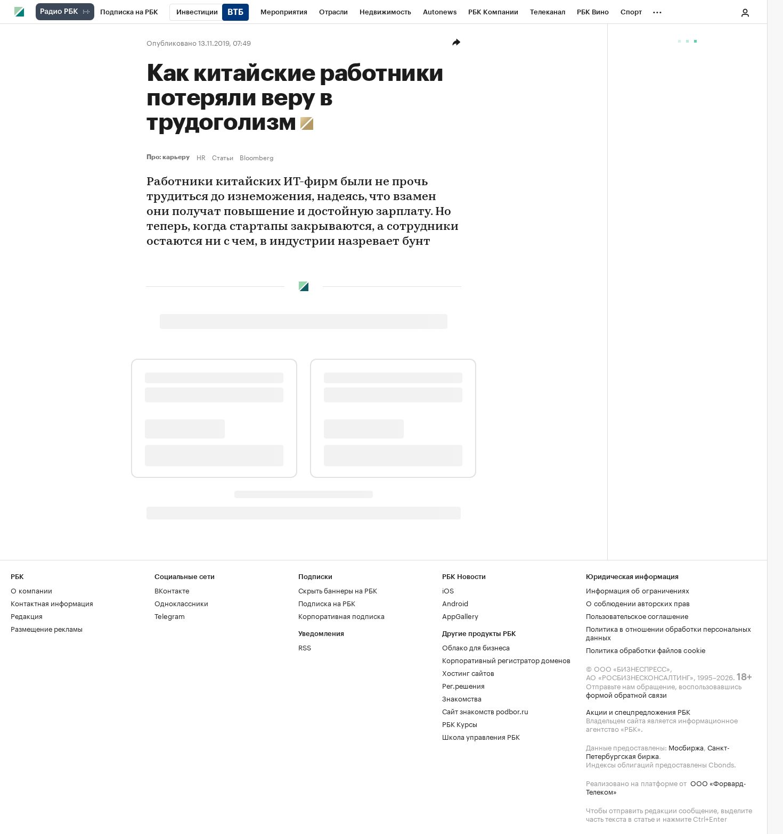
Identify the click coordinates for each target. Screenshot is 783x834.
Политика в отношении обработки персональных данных (668, 632)
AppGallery (460, 615)
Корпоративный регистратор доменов (506, 659)
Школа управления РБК (481, 736)
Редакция (27, 615)
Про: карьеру (169, 157)
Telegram (169, 615)
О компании (31, 589)
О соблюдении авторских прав (638, 602)
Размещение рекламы (47, 628)
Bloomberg (257, 157)
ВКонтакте (171, 589)
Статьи (222, 157)
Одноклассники (181, 602)
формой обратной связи (626, 694)
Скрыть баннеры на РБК (337, 589)
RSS (304, 646)
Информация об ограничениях (637, 589)
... (657, 10)
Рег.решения (463, 685)
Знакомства (462, 697)
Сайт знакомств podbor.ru (485, 710)
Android (455, 602)
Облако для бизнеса (476, 646)
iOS (448, 589)
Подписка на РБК (326, 602)
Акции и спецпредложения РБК (638, 711)
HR (201, 157)
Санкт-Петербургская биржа (658, 751)
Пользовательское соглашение (637, 615)
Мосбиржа (686, 746)
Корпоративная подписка (341, 615)
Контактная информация (52, 602)
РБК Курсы (459, 723)
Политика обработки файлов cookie (646, 649)
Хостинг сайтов (468, 672)
